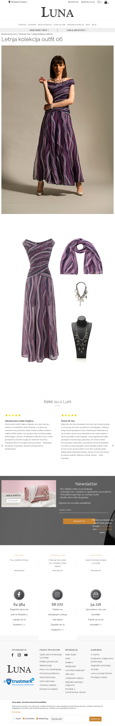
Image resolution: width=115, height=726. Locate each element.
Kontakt (94, 669)
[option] (39, 30)
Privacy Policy (106, 526)
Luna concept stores (101, 673)
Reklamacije (46, 665)
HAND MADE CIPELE (39, 30)
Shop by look (24, 34)
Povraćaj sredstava (49, 673)
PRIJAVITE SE (79, 521)
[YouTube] (26, 655)
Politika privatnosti (49, 661)
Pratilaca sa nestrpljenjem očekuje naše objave (57, 614)
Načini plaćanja (47, 677)
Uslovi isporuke (47, 681)
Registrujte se (88, 2)
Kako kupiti (70, 654)
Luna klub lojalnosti (74, 670)
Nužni (18, 719)
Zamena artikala (48, 685)
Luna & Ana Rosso (76, 30)
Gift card (69, 674)
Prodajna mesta (99, 677)
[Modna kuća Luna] (57, 12)
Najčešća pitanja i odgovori (74, 684)
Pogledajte (19, 571)
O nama (95, 654)
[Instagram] (19, 655)
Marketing (43, 719)
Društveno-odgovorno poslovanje (102, 660)
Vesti (67, 658)
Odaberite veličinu (74, 678)
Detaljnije (16, 712)
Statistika (29, 719)
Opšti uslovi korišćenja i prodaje (51, 656)
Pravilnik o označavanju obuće (75, 691)
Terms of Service (104, 529)
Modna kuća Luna (9, 34)
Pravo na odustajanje (50, 669)
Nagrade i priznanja (101, 665)
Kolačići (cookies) (49, 689)
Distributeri (70, 666)
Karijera (69, 662)
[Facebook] (12, 655)
